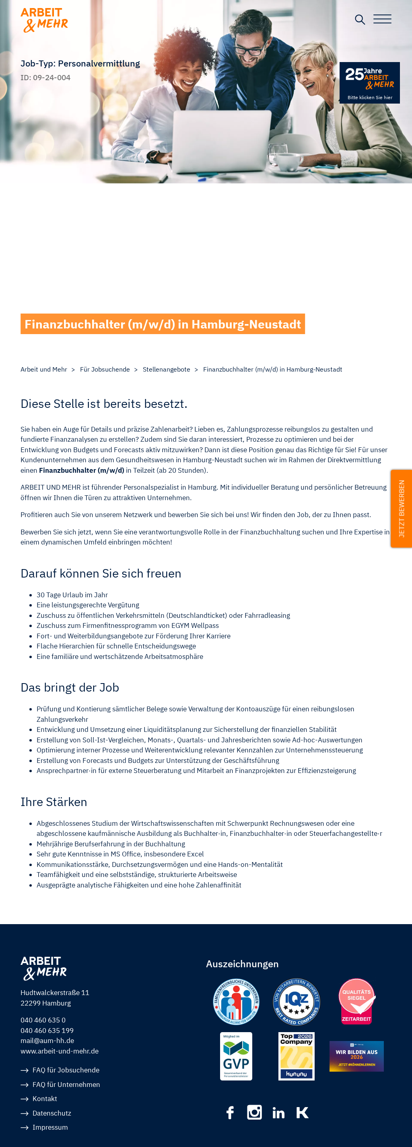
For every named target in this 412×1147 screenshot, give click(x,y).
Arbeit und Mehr (44, 369)
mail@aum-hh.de (47, 1040)
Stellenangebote (166, 369)
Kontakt (45, 1098)
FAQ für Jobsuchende (66, 1070)
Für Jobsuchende (105, 369)
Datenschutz (52, 1113)
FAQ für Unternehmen (66, 1084)
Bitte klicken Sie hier (370, 97)
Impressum (50, 1127)
